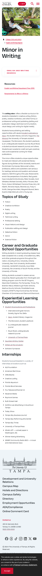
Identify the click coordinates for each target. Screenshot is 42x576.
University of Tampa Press (18, 337)
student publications (30, 133)
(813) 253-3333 (8, 529)
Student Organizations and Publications (20, 307)
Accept (7, 571)
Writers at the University (14, 345)
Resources (9, 83)
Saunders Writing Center (14, 341)
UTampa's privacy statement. (25, 565)
